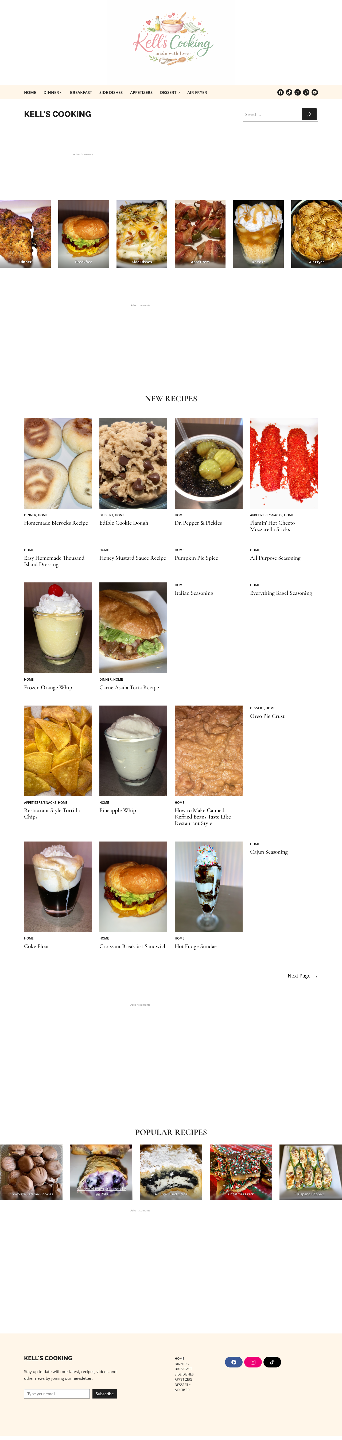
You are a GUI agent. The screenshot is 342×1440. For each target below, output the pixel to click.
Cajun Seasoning (269, 852)
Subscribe (105, 1393)
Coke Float (36, 946)
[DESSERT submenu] (178, 92)
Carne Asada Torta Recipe (129, 687)
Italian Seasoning (194, 593)
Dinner (30, 515)
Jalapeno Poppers (311, 1194)
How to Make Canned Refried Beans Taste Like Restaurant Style (203, 816)
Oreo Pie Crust (267, 716)
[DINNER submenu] (61, 92)
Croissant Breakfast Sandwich (133, 946)
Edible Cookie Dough (123, 523)
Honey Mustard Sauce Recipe (132, 558)
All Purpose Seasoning (275, 558)
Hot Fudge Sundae (196, 946)
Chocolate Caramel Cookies (31, 1194)
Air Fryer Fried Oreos (171, 1194)
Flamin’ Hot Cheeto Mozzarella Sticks (272, 526)
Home (43, 515)
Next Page (303, 975)
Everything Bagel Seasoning (281, 593)
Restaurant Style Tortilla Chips (52, 813)
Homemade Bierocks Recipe (56, 523)
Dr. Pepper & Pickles (198, 523)
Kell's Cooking (57, 114)
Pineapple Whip (117, 810)
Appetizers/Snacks (266, 515)
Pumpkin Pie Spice (196, 558)
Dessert (106, 515)
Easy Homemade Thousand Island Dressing (54, 561)
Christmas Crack (241, 1194)
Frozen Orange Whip (48, 687)
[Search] (309, 114)
